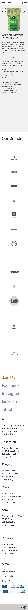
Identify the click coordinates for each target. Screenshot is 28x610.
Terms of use (7, 581)
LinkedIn (9, 401)
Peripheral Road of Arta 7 (13, 516)
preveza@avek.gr (9, 553)
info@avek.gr (8, 434)
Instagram (11, 393)
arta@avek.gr (8, 525)
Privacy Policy (8, 576)
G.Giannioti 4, (8, 544)
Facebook (10, 385)
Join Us (8, 377)
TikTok (7, 409)
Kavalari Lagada (9, 471)
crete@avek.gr (8, 502)
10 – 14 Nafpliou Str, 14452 (13, 425)
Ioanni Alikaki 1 (8, 493)
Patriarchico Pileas (10, 448)
